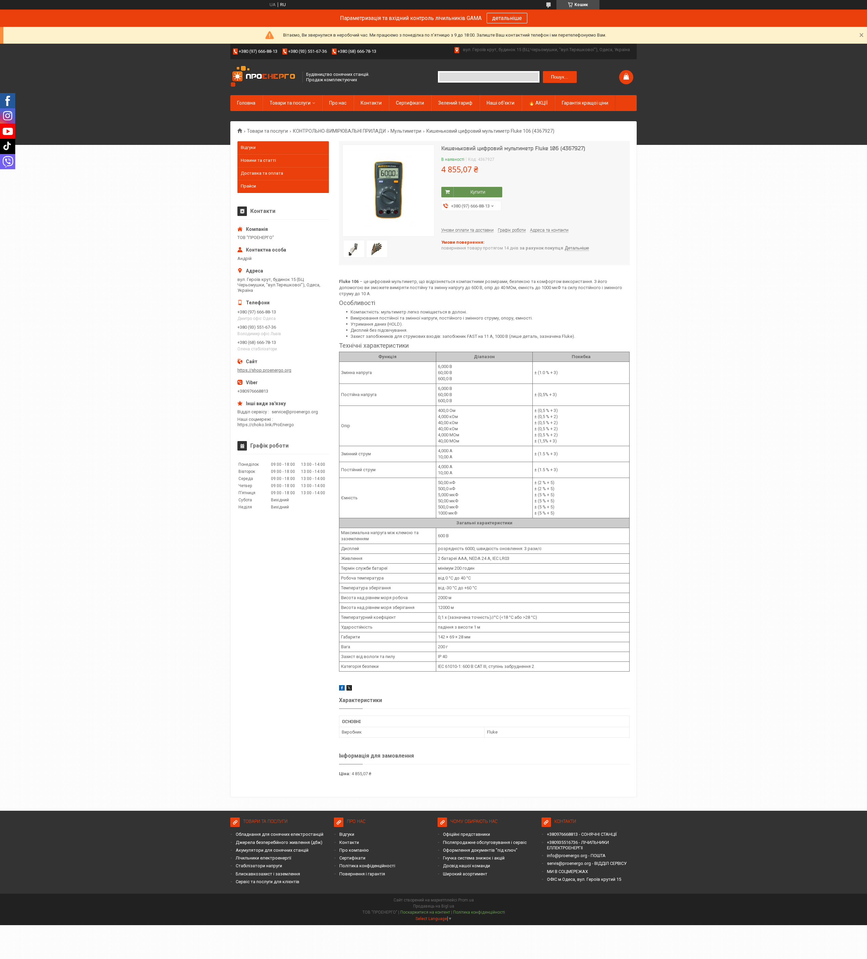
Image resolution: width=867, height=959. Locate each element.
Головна (246, 103)
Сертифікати (410, 103)
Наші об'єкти (500, 103)
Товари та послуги (290, 103)
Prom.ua (466, 900)
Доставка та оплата (262, 173)
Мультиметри (405, 131)
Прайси (248, 186)
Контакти (371, 103)
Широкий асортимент (465, 873)
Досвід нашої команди (466, 865)
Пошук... (559, 77)
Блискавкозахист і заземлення (268, 873)
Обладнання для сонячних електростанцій (279, 834)
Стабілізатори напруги (259, 865)
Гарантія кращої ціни (585, 103)
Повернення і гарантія (362, 873)
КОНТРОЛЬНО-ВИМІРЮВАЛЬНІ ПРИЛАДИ (339, 131)
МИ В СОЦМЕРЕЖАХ (567, 871)
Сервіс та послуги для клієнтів (267, 881)
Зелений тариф (455, 103)
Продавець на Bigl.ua (433, 906)
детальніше (507, 18)
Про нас (337, 103)
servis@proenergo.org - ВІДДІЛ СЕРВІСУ (587, 863)
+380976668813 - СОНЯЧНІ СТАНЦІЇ (582, 834)
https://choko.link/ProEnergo (265, 424)
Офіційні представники (466, 834)
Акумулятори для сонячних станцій (272, 850)
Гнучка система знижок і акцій (474, 857)
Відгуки (248, 147)
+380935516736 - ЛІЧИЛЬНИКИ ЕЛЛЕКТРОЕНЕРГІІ (578, 845)
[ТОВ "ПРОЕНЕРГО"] (264, 77)
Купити (477, 192)
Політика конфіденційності (367, 865)
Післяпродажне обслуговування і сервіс (485, 842)
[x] (349, 689)
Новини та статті (258, 160)
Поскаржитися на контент (425, 912)
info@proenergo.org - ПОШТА (576, 855)
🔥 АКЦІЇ (538, 103)
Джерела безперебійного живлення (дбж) (279, 842)
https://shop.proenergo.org (264, 370)
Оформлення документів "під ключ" (480, 850)
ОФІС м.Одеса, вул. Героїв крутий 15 (584, 879)
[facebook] (342, 689)
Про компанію (354, 850)
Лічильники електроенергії (263, 857)
